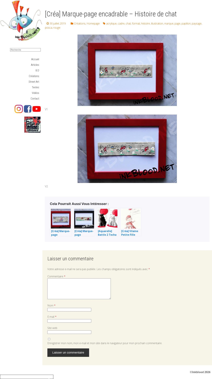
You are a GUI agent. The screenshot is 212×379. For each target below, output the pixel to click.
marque (168, 23)
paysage (197, 23)
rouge (56, 27)
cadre (121, 23)
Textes (35, 87)
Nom (51, 305)
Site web (52, 328)
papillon (186, 23)
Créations (34, 76)
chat (128, 23)
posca (48, 27)
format (136, 23)
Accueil (35, 59)
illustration (157, 23)
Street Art (34, 81)
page (177, 23)
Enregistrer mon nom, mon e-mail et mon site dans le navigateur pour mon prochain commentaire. (104, 343)
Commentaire (56, 276)
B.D (37, 70)
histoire (145, 23)
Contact (35, 98)
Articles (35, 64)
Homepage (93, 23)
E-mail (51, 317)
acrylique (111, 23)
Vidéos (35, 93)
